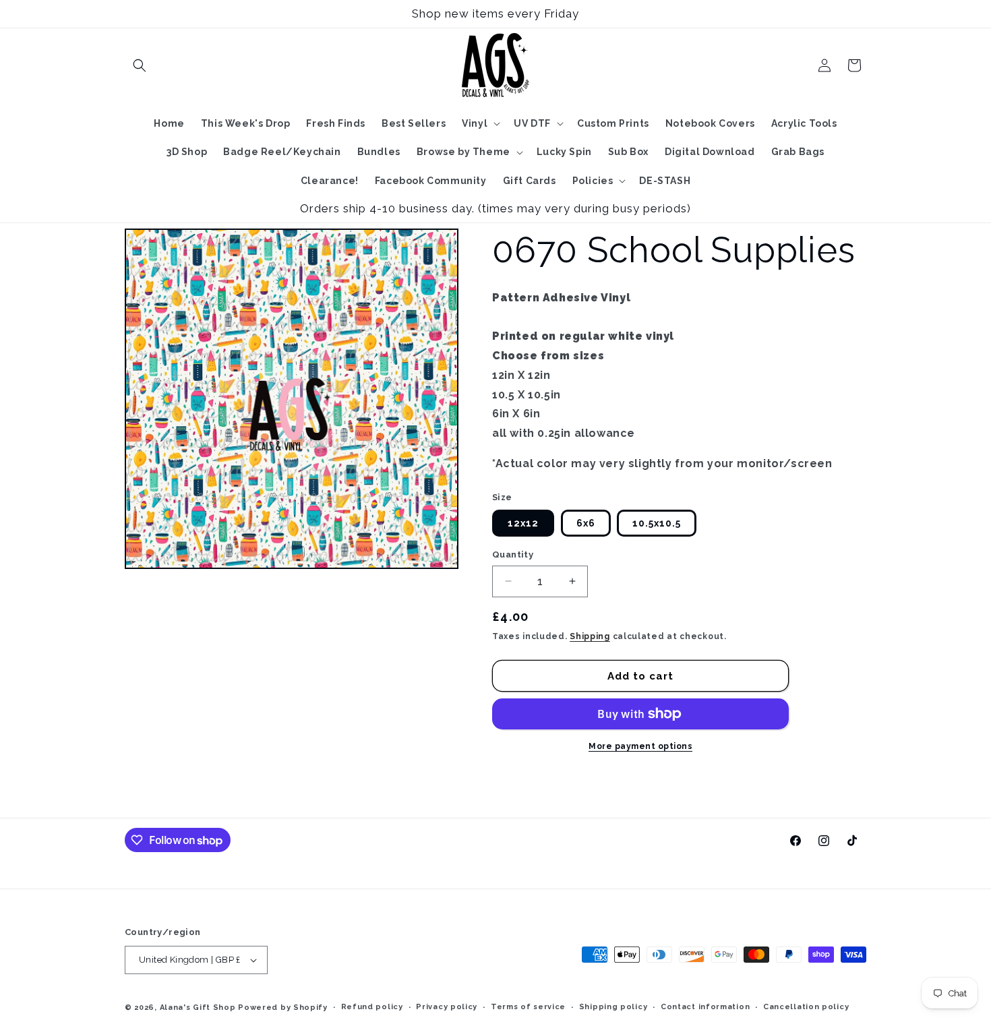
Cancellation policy (806, 1006)
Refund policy (372, 1006)
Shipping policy (613, 1006)
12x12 (523, 523)
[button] (139, 65)
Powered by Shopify (283, 1007)
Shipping (590, 636)
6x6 (585, 523)
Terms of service (528, 1006)
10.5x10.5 (656, 523)
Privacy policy (446, 1006)
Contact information (705, 1006)
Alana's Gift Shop (198, 1007)
